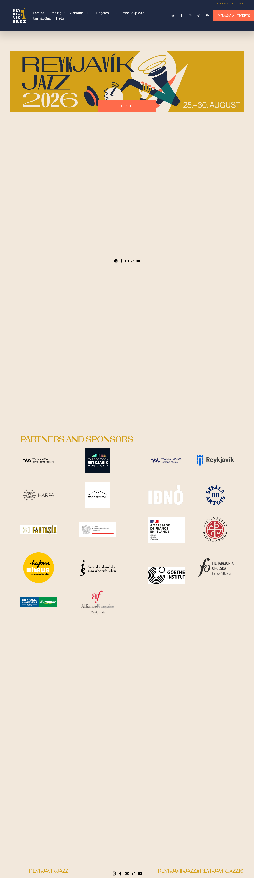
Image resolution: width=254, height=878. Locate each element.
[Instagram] (173, 15)
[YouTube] (207, 15)
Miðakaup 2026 (134, 12)
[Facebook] (181, 15)
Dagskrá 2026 (106, 12)
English (238, 4)
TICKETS (126, 106)
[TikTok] (198, 15)
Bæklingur (56, 12)
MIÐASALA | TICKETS (234, 15)
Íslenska (222, 4)
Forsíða (38, 12)
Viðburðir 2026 (80, 12)
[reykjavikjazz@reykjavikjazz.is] (190, 15)
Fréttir (60, 18)
